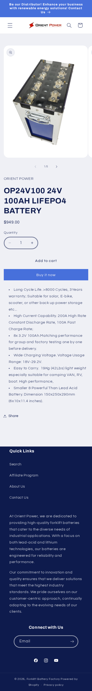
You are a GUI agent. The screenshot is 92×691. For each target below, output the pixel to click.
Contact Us (18, 497)
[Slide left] (35, 166)
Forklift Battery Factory (43, 679)
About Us (17, 486)
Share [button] (13, 416)
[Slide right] (56, 166)
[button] (9, 25)
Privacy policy (53, 685)
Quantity (10, 232)
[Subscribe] (72, 641)
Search (15, 464)
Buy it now (46, 275)
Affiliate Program (23, 475)
